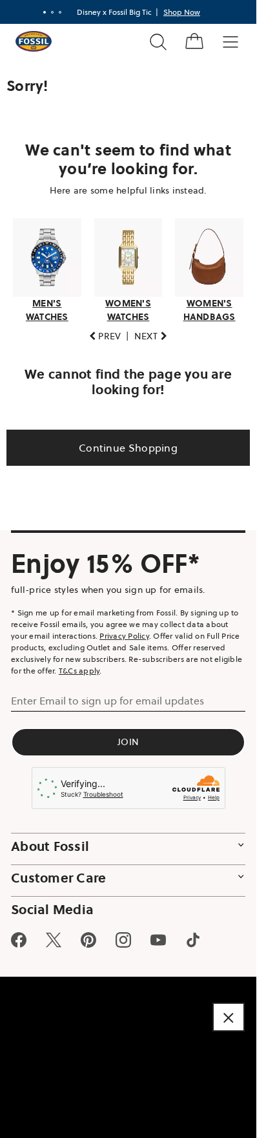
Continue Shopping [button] (128, 448)
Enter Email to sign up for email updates (107, 701)
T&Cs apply (79, 670)
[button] (105, 336)
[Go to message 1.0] (44, 12)
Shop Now (181, 11)
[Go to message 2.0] (52, 12)
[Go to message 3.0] (60, 12)
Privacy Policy (124, 635)
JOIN (128, 741)
